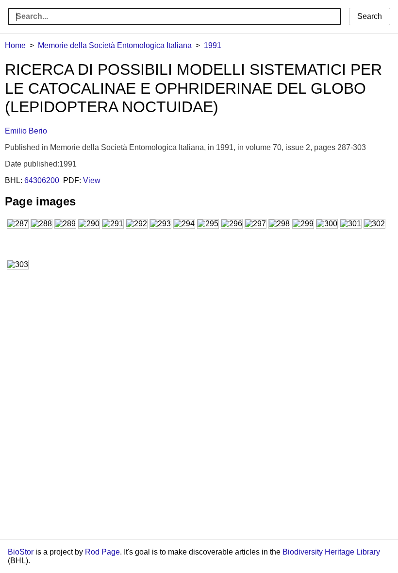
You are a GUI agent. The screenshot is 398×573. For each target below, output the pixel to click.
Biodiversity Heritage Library (331, 552)
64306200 (41, 180)
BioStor (20, 552)
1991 (212, 45)
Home (15, 45)
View (91, 180)
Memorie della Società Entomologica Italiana (115, 45)
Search (369, 16)
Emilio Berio (26, 131)
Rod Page (102, 552)
